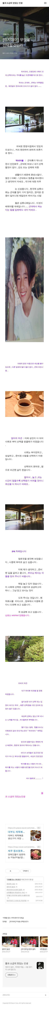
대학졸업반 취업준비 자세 (16, 892)
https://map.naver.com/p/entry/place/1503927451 (21, 847)
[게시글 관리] (16, 871)
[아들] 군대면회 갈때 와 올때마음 (18, 895)
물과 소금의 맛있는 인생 (12, 3)
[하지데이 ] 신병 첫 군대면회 (17, 901)
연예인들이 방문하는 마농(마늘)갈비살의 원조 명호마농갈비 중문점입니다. (16, 856)
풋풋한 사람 (11, 884)
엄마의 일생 (11, 887)
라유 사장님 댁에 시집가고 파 (12, 999)
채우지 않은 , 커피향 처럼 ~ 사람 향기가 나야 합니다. (18, 968)
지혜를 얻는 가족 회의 (14, 879)
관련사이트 (6, 995)
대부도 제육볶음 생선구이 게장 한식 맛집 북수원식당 (16, 837)
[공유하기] (13, 871)
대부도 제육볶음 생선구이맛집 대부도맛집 (16, 831)
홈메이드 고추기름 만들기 (11, 1004)
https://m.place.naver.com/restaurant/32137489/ (21, 828)
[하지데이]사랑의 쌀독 (14, 890)
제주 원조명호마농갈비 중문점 (16, 850)
